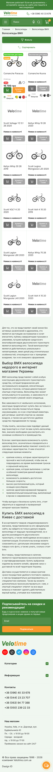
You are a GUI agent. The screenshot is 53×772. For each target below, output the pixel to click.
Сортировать (28, 47)
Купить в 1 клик (18, 90)
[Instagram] (26, 652)
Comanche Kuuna (37, 73)
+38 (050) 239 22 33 (17, 707)
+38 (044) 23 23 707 (17, 697)
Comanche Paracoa (13, 73)
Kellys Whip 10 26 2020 (37, 124)
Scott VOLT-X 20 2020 (12, 210)
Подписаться (26, 629)
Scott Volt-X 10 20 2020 (37, 297)
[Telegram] (19, 652)
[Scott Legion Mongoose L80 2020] (14, 240)
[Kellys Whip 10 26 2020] (39, 111)
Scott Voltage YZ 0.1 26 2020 (13, 124)
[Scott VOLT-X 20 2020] (14, 197)
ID (11, 766)
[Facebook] (33, 652)
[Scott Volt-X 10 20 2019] (39, 197)
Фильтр (28, 40)
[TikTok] (12, 652)
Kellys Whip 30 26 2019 (12, 167)
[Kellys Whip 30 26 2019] (14, 154)
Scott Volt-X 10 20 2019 (37, 210)
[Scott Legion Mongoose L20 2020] (39, 154)
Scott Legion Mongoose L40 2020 (14, 297)
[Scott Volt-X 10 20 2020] (39, 284)
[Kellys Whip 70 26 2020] (39, 240)
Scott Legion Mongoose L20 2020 (38, 167)
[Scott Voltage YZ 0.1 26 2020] (14, 111)
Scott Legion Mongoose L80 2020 (14, 253)
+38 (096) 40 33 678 (41, 13)
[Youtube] (5, 652)
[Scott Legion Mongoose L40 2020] (14, 284)
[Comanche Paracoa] (14, 61)
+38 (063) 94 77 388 (17, 702)
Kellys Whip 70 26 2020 (37, 253)
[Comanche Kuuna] (39, 61)
